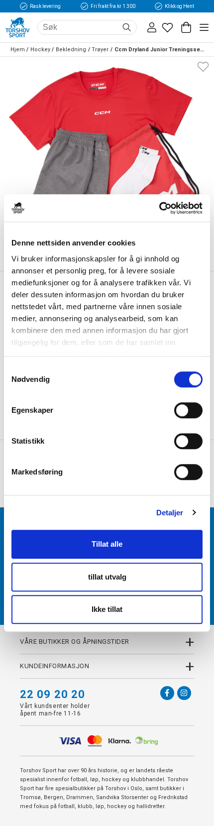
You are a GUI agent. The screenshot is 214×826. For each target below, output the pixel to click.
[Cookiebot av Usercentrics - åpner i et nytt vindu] (159, 208)
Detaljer (170, 512)
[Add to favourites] (203, 66)
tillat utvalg (107, 577)
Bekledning (71, 49)
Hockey (40, 49)
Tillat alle (107, 544)
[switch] (188, 410)
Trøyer (100, 49)
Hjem (17, 49)
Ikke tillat (107, 609)
